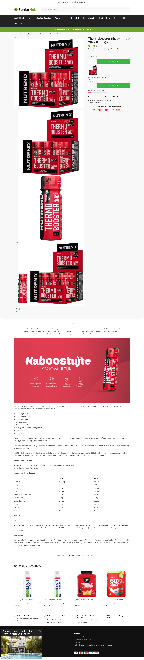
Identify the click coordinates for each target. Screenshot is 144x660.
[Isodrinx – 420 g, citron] (116, 584)
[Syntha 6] (86, 584)
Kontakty (77, 642)
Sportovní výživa (25, 34)
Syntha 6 (76, 603)
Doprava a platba (79, 637)
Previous (19, 309)
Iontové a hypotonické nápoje (24, 599)
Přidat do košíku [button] (27, 609)
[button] (15, 38)
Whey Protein (77, 599)
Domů (16, 34)
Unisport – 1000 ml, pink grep (54, 603)
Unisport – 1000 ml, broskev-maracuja (27, 603)
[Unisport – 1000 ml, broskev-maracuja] (27, 584)
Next (17, 312)
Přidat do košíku (113, 61)
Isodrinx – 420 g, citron (111, 603)
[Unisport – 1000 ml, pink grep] (57, 584)
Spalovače (35, 34)
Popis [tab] (72, 323)
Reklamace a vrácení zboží (83, 640)
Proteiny (86, 599)
